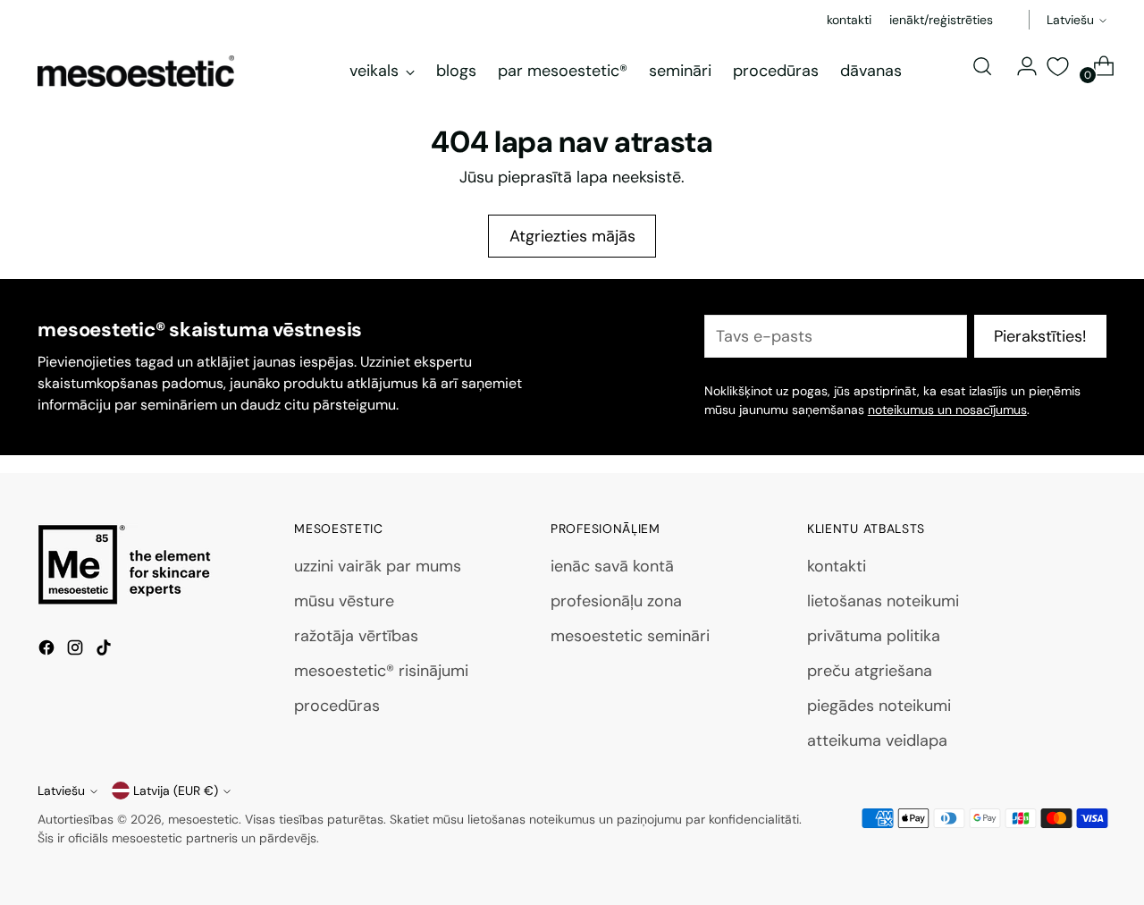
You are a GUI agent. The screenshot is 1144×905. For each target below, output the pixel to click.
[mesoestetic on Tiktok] (105, 651)
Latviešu (1070, 20)
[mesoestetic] (136, 71)
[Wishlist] (1058, 66)
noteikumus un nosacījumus (947, 410)
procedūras (337, 705)
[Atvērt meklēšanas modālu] (982, 66)
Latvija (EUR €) (175, 790)
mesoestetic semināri (630, 636)
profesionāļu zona (616, 601)
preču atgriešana (869, 670)
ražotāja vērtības (356, 636)
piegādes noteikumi (879, 705)
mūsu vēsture (344, 601)
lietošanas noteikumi (883, 601)
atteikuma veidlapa (877, 740)
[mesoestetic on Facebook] (48, 651)
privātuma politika (873, 636)
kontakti (836, 566)
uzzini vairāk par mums (377, 566)
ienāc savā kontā (612, 566)
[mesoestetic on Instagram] (77, 651)
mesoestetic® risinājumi (381, 670)
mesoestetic (203, 819)
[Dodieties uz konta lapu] (1020, 66)
